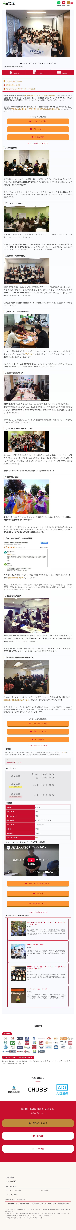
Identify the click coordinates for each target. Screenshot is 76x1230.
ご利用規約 (35, 1203)
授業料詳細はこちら (14, 762)
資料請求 (39, 1136)
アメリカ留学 (43, 1190)
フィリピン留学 (12, 1195)
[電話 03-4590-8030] (68, 3)
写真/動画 (64, 73)
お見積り (39, 893)
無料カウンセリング (39, 1123)
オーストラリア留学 (13, 1190)
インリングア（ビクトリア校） (37, 989)
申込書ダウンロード (39, 904)
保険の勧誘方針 (63, 1203)
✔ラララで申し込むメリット (38, 143)
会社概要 (11, 1203)
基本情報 (16, 73)
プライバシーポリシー (48, 1203)
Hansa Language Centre (35, 944)
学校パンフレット (39, 129)
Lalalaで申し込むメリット (38, 745)
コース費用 (40, 73)
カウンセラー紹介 (22, 1203)
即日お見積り (39, 137)
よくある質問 (11, 1181)
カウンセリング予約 (39, 121)
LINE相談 (39, 1149)
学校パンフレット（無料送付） (39, 883)
